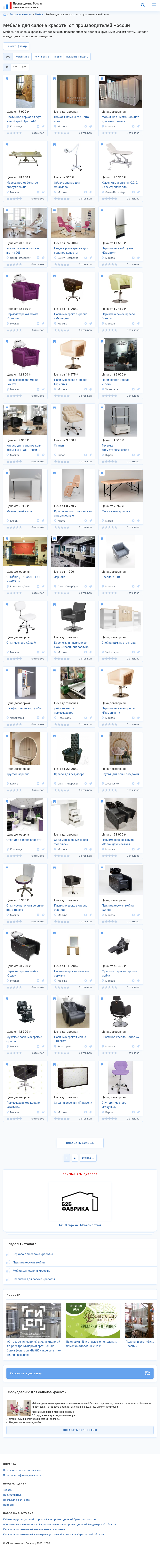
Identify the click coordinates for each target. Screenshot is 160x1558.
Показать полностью (80, 1430)
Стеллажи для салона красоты (34, 1279)
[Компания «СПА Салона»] (133, 257)
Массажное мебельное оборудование (22, 185)
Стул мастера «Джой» (21, 642)
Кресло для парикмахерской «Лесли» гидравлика (71, 645)
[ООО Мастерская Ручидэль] (85, 126)
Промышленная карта (16, 1499)
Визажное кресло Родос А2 (121, 1037)
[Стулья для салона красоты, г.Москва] (42, 652)
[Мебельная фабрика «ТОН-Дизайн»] (38, 455)
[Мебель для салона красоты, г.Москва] (42, 192)
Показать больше (80, 1142)
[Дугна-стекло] (38, 783)
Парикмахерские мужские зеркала (72, 973)
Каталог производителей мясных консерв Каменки (34, 1529)
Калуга (14, 783)
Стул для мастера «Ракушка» (114, 1105)
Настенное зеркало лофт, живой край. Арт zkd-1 (24, 119)
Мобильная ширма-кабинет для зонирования (120, 119)
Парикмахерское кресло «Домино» (23, 1105)
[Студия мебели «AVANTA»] (133, 389)
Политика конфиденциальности (22, 1475)
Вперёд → (88, 1157)
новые (57, 56)
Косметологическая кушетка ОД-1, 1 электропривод (22, 251)
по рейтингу (22, 56)
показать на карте (77, 56)
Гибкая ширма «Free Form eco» (71, 119)
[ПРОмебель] (133, 652)
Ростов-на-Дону (20, 586)
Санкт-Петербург (115, 192)
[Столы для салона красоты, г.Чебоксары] (138, 652)
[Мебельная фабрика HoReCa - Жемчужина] (85, 783)
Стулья (59, 445)
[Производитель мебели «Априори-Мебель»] (133, 783)
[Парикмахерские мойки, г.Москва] (138, 980)
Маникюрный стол (19, 511)
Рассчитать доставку (26, 1373)
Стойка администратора (119, 642)
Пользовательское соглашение (22, 1470)
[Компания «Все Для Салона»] (38, 652)
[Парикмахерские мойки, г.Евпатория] (90, 1046)
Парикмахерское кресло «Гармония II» (118, 711)
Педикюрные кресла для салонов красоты (71, 251)
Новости (8, 1504)
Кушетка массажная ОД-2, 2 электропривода (120, 185)
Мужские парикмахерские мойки (119, 973)
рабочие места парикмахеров (64, 711)
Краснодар (16, 126)
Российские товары (21, 14)
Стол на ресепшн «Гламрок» (73, 1102)
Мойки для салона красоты (32, 1270)
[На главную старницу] (4, 14)
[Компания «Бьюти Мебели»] (38, 1112)
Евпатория (64, 1046)
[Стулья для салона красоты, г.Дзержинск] (138, 783)
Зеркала (59, 577)
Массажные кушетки (116, 511)
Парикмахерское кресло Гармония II (70, 382)
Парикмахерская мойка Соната (22, 382)
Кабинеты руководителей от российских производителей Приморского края (49, 1519)
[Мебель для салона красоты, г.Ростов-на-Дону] (42, 586)
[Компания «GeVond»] (38, 586)
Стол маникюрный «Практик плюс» (71, 842)
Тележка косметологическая (115, 448)
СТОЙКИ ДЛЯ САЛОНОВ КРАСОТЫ (23, 579)
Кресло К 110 (111, 577)
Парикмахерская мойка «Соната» (22, 316)
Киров (61, 455)
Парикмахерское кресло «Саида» (70, 908)
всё (8, 56)
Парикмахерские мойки (29, 1262)
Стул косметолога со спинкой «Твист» (25, 908)
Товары (7, 1489)
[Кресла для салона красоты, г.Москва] (90, 323)
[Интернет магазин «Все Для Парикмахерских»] (85, 849)
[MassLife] (85, 455)
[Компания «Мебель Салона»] (133, 323)
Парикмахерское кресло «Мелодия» (70, 316)
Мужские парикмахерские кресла (24, 1039)
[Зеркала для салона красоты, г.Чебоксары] (90, 717)
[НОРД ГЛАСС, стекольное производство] (85, 586)
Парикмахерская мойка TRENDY (70, 1039)
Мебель (39, 14)
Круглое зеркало (17, 774)
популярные (41, 56)
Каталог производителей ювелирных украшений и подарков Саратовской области (53, 1534)
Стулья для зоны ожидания (121, 774)
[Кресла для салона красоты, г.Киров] (138, 455)
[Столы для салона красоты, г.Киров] (42, 520)
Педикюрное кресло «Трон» (116, 382)
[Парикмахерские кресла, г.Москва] (90, 652)
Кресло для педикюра (69, 774)
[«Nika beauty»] (133, 1112)
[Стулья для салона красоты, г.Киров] (90, 455)
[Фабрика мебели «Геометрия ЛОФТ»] (38, 126)
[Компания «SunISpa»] (133, 849)
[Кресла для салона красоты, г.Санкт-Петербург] (138, 192)
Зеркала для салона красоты (33, 1254)
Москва (62, 126)
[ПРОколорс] (133, 1046)
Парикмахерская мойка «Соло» (118, 908)
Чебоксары (112, 652)
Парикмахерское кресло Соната (118, 316)
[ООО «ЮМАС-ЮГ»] (38, 849)
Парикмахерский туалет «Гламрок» (118, 251)
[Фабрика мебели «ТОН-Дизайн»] (133, 586)
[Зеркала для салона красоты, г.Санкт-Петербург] (90, 586)
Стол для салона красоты (24, 840)
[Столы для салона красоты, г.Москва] (90, 849)
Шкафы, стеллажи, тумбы (24, 708)
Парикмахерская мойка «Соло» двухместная (118, 842)
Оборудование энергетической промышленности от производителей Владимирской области (59, 1524)
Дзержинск (112, 783)
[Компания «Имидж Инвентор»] (38, 192)
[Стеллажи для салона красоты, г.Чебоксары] (42, 717)
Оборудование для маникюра (67, 185)
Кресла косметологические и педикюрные (73, 513)
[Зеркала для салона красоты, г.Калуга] (42, 783)
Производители (12, 1494)
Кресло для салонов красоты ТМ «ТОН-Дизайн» (23, 448)
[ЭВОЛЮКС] (85, 1046)
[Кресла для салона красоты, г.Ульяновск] (138, 389)
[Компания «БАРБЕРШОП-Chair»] (85, 980)
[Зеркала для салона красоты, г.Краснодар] (42, 126)
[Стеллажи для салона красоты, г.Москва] (90, 126)
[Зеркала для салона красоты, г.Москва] (138, 257)
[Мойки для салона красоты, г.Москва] (42, 323)
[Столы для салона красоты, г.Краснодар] (42, 849)
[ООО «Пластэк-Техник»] (133, 192)
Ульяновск (111, 389)
